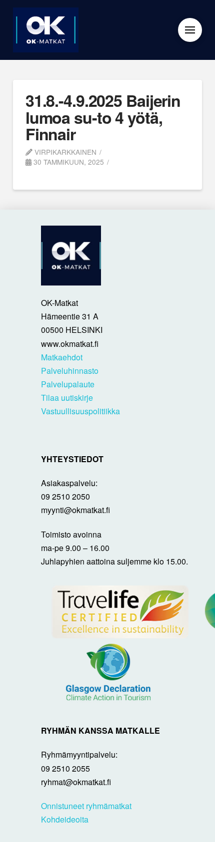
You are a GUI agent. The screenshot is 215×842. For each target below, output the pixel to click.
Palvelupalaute (67, 384)
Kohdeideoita (64, 819)
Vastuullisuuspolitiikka (80, 411)
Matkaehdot (61, 357)
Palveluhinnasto (69, 370)
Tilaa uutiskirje (67, 397)
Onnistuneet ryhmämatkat (86, 806)
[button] (190, 30)
